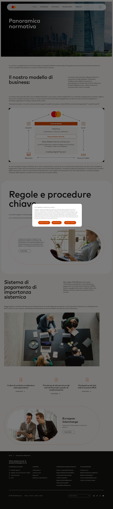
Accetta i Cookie (44, 222)
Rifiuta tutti (56, 222)
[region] (57, 215)
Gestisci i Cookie (70, 222)
